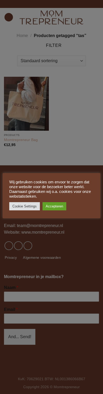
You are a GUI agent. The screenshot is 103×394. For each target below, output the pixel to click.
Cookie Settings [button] (24, 206)
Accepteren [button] (54, 206)
